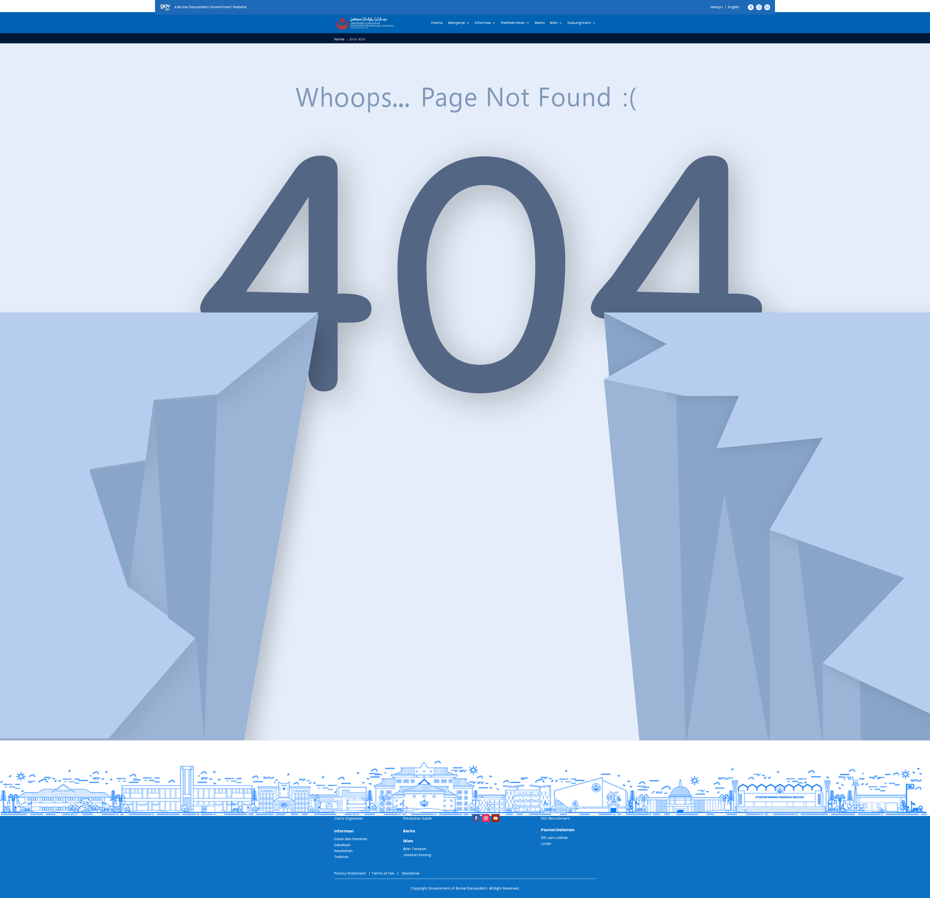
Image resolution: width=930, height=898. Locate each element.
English (733, 7)
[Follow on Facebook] (476, 818)
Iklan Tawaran (414, 848)
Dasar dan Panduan (350, 839)
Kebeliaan (342, 845)
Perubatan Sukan (417, 818)
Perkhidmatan (513, 22)
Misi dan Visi (344, 806)
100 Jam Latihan (554, 837)
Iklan (554, 22)
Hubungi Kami (579, 22)
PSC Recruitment (555, 818)
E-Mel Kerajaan (553, 812)
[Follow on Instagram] (486, 818)
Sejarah (340, 812)
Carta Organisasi (348, 818)
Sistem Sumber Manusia (561, 806)
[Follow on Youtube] (495, 818)
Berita (540, 22)
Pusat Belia (412, 812)
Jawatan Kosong (417, 854)
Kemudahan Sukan (419, 806)
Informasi (483, 22)
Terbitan (341, 856)
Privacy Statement (350, 873)
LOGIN (546, 843)
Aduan (477, 806)
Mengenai (456, 22)
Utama (437, 22)
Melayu (717, 7)
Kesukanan (343, 850)
